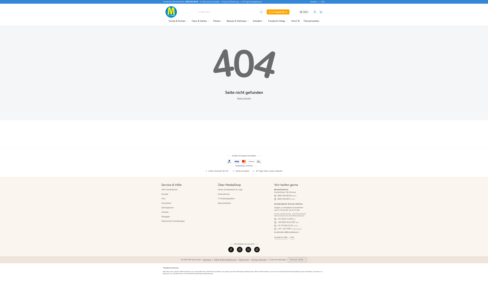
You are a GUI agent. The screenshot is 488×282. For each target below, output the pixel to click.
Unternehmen (224, 194)
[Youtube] (248, 249)
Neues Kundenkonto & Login (230, 189)
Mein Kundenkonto (169, 189)
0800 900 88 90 (191, 2)
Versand (164, 212)
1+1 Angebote (278, 11)
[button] (321, 12)
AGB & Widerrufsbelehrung (225, 260)
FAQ (323, 2)
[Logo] (171, 12)
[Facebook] (231, 249)
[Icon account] (314, 11)
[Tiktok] (257, 249)
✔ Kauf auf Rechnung (230, 2)
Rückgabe (165, 216)
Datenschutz (244, 260)
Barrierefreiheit (224, 203)
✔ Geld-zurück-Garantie (209, 2)
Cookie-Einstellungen (277, 260)
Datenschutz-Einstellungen (173, 221)
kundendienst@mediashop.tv (286, 232)
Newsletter (166, 203)
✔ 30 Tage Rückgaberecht (251, 2)
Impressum (207, 260)
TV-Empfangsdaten (226, 198)
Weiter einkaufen (244, 98)
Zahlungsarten (167, 207)
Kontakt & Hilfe (281, 237)
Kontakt (313, 2)
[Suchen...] (261, 12)
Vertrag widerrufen (259, 260)
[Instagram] (239, 249)
